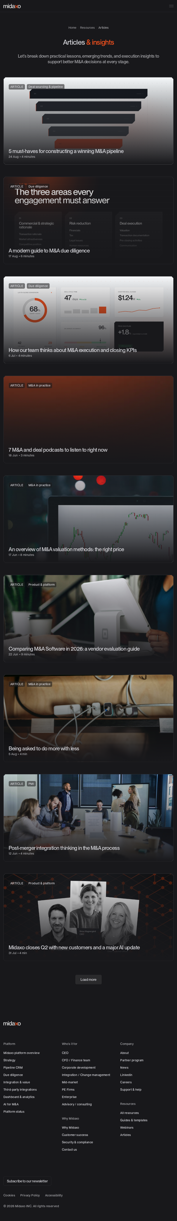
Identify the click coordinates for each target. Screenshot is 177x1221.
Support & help (130, 1089)
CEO (65, 1053)
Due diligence (13, 1075)
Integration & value (16, 1082)
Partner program (131, 1060)
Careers (126, 1082)
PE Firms (68, 1089)
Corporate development (79, 1067)
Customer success (75, 1135)
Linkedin (126, 1075)
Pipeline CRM (13, 1067)
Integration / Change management (86, 1075)
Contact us (69, 1149)
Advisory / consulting (77, 1104)
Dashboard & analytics (19, 1097)
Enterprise (69, 1097)
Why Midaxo (70, 1127)
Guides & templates (134, 1120)
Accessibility (54, 1195)
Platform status (13, 1112)
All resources (129, 1113)
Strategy (9, 1060)
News (124, 1067)
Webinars (126, 1127)
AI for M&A (11, 1104)
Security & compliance (77, 1142)
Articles (125, 1135)
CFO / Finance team (76, 1060)
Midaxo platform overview (21, 1053)
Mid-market (70, 1082)
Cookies (9, 1195)
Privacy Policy (30, 1195)
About (124, 1053)
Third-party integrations (20, 1089)
